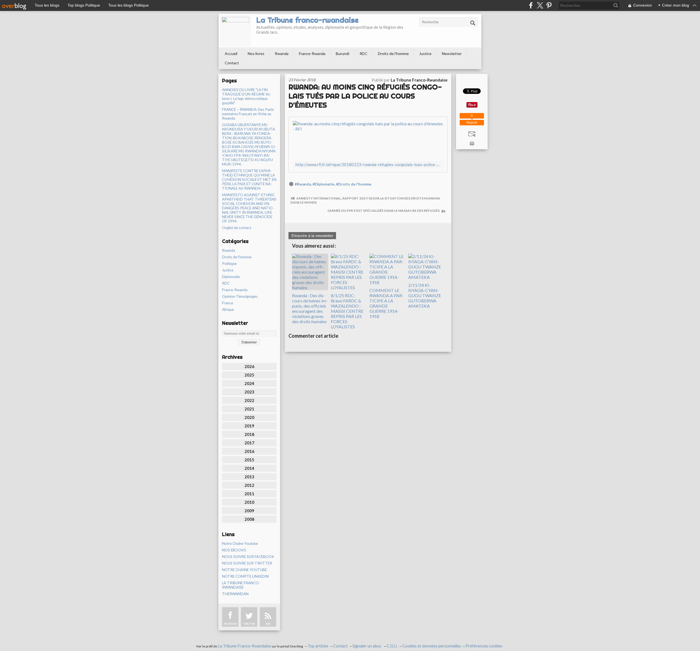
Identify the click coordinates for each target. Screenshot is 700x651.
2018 (249, 434)
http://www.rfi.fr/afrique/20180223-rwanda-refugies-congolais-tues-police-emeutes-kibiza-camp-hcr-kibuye (368, 165)
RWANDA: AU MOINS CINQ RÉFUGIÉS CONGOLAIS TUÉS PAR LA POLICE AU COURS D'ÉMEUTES (365, 95)
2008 (249, 519)
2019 (249, 425)
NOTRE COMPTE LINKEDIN (245, 576)
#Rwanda (303, 184)
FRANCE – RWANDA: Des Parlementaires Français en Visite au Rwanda (248, 113)
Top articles (318, 646)
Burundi (342, 53)
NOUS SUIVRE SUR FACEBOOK (248, 556)
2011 (249, 493)
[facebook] (530, 5)
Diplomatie (231, 276)
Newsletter (452, 53)
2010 (249, 502)
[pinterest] (549, 5)
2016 (249, 451)
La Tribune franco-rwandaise (307, 20)
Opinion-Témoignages (240, 296)
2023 (249, 391)
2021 (249, 408)
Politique (229, 263)
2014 (249, 468)
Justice (425, 53)
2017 (249, 442)
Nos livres (256, 53)
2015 (249, 459)
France (227, 303)
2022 (249, 400)
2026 (249, 366)
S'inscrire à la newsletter (312, 235)
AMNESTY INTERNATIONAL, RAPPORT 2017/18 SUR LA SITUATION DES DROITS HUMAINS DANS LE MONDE (365, 200)
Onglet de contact (236, 227)
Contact (232, 62)
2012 (249, 485)
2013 (249, 476)
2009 (249, 510)
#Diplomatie (323, 184)
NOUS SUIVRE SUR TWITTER (247, 563)
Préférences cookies (484, 646)
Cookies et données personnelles (431, 646)
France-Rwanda (312, 53)
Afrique (228, 309)
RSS (268, 623)
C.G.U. (392, 646)
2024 (249, 383)
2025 (249, 374)
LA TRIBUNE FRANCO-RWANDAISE (241, 585)
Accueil (231, 53)
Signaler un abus (367, 646)
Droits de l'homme (393, 53)
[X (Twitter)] (539, 5)
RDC (364, 53)
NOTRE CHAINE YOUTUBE (244, 570)
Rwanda (281, 53)
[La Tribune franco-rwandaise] (235, 30)
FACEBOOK (230, 623)
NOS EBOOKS (234, 550)
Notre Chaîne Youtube (240, 543)
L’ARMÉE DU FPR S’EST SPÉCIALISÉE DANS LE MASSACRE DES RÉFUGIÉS (384, 211)
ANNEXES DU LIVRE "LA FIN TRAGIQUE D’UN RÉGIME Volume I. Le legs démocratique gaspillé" (246, 96)
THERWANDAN (235, 594)
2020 (249, 417)
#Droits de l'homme (353, 184)
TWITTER (249, 623)
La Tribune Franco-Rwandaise (244, 646)
